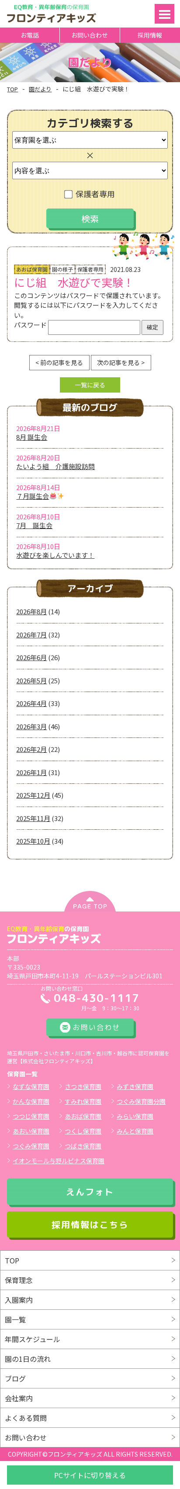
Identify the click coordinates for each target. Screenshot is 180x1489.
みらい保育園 (135, 1116)
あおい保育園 (31, 1131)
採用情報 (150, 35)
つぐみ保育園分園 (141, 1101)
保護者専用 (95, 193)
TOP (12, 89)
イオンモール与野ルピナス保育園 (58, 1160)
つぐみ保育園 (31, 1145)
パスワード (31, 324)
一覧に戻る (90, 384)
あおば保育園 (83, 1116)
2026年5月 (31, 680)
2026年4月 (31, 703)
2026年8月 (31, 611)
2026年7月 (31, 634)
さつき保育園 (83, 1086)
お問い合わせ (89, 35)
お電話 (30, 35)
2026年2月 (31, 749)
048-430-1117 (96, 997)
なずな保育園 (31, 1086)
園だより (40, 89)
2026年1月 (31, 772)
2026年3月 (31, 726)
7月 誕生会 (34, 525)
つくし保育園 (83, 1131)
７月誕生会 (32, 496)
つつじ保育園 (31, 1116)
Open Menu (164, 14)
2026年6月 (31, 657)
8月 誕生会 (31, 437)
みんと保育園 (135, 1131)
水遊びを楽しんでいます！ (55, 555)
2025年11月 (33, 818)
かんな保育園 (31, 1101)
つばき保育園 (83, 1145)
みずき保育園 (135, 1086)
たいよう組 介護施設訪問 (55, 466)
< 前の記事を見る (59, 362)
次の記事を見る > (121, 362)
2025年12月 (33, 795)
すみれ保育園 (83, 1101)
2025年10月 (33, 840)
